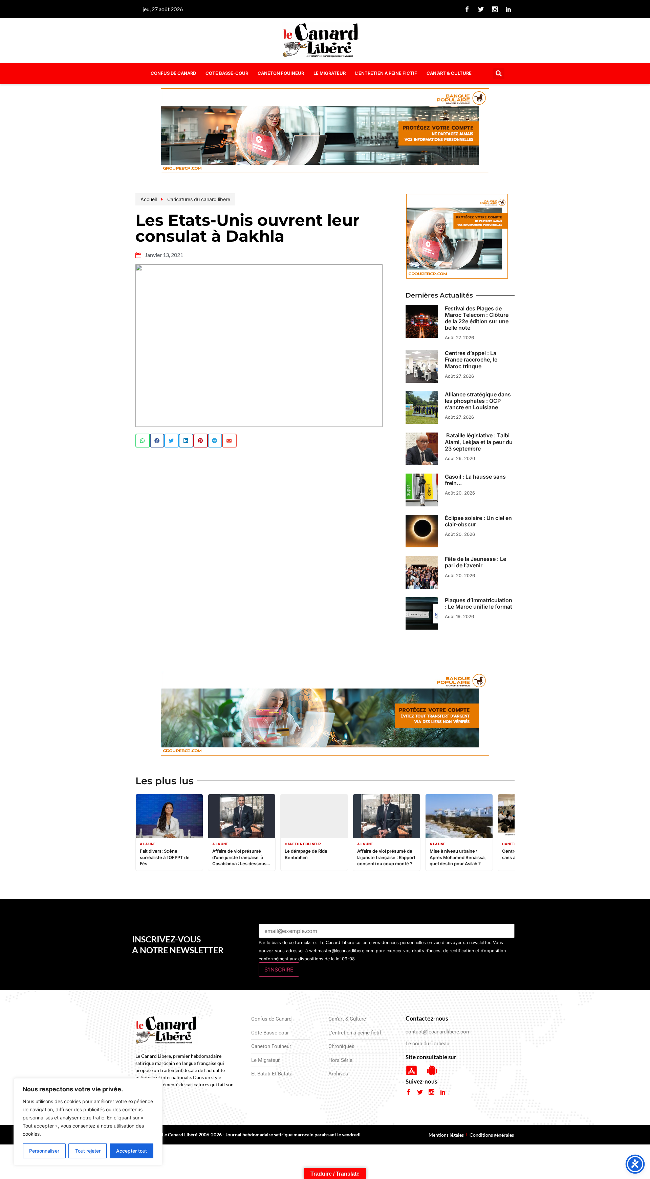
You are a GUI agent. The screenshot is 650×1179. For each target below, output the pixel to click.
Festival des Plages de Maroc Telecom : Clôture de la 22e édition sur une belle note (476, 318)
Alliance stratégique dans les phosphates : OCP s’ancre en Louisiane (478, 401)
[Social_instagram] (495, 9)
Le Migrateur (329, 73)
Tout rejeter (88, 1151)
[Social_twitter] (481, 9)
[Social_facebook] (467, 9)
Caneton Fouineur (281, 73)
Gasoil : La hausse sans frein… (475, 479)
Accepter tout (131, 1151)
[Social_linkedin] (509, 9)
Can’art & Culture (449, 73)
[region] (88, 1121)
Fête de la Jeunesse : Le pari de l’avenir (475, 562)
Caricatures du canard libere (198, 199)
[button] (498, 73)
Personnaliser (44, 1151)
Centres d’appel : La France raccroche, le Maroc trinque (471, 359)
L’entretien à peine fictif (386, 73)
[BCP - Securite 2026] (325, 131)
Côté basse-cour (226, 73)
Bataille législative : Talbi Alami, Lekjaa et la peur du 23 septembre (479, 442)
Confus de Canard (173, 73)
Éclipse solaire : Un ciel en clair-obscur (478, 521)
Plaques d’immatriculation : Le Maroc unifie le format (478, 603)
